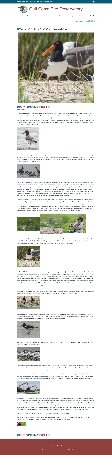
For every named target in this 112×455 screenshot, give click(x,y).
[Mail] (93, 1)
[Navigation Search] (93, 16)
